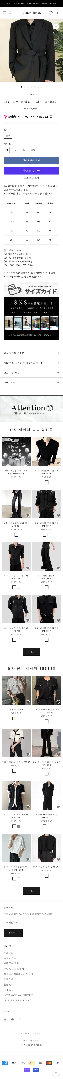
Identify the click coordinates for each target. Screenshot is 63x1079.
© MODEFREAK (31, 1040)
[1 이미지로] (21, 87)
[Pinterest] (12, 1019)
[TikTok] (20, 1019)
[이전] (15, 86)
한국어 (37, 1033)
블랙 (8, 135)
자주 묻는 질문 (11, 963)
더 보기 (32, 651)
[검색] (10, 12)
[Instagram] (5, 1019)
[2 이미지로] (25, 87)
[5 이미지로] (35, 87)
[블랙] (46, 482)
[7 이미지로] (41, 87)
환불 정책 (9, 984)
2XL (33, 149)
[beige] (14, 718)
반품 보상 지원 (12, 372)
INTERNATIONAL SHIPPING (18, 995)
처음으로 (8, 952)
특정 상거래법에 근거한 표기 (18, 973)
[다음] (47, 86)
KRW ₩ (23, 1033)
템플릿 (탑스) (16, 709)
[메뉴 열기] (4, 12)
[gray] (18, 826)
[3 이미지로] (28, 87)
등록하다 (13, 932)
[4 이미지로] (31, 87)
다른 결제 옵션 (31, 178)
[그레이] (48, 826)
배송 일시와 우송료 (14, 353)
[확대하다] (56, 26)
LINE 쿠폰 (9, 382)
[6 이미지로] (38, 87)
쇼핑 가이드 (10, 957)
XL (23, 149)
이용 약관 (9, 979)
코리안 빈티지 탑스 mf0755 (16, 762)
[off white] (14, 770)
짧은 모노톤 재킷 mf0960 (46, 867)
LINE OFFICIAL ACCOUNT (18, 1000)
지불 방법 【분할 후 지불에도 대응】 (23, 363)
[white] (48, 535)
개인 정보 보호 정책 (14, 968)
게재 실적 (9, 989)
